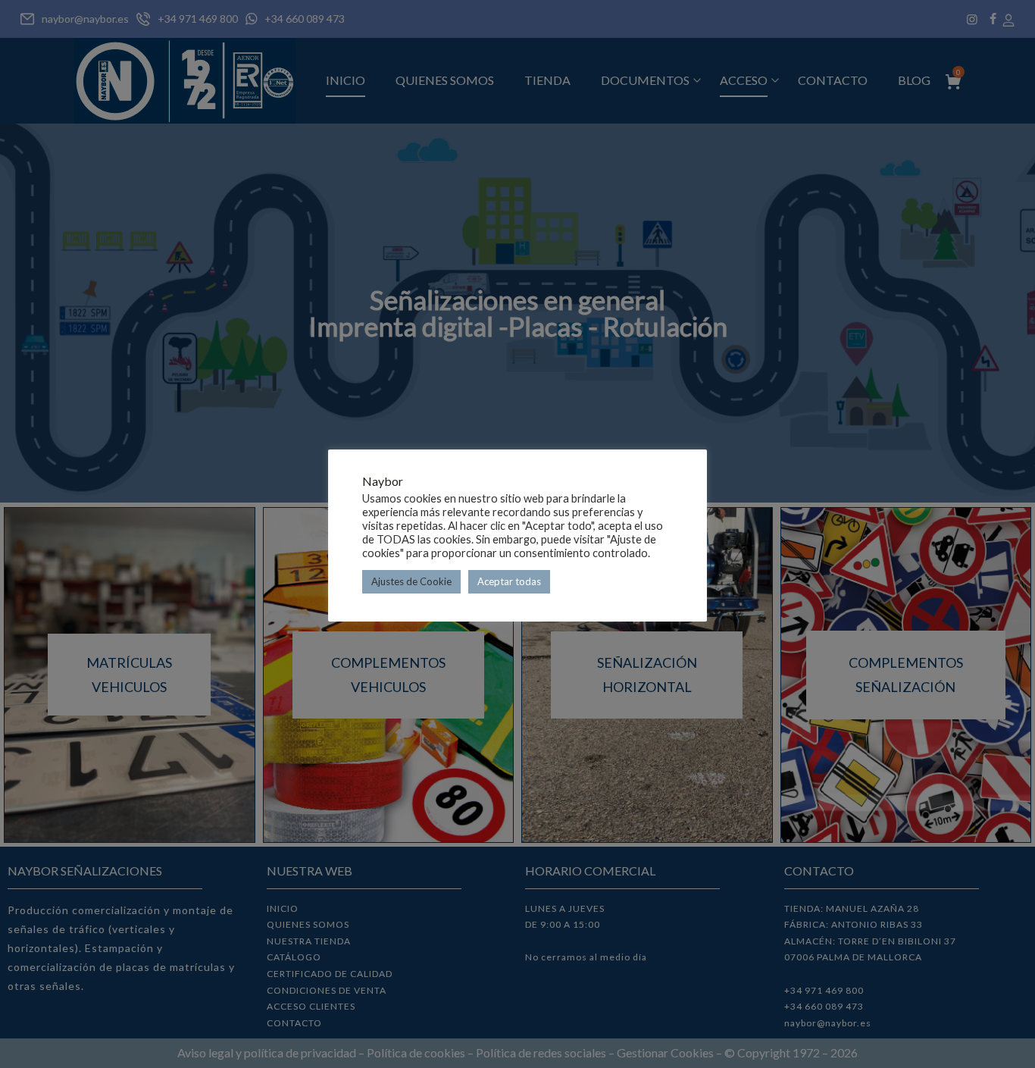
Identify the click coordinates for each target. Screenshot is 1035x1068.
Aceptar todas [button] (509, 581)
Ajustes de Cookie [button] (411, 581)
